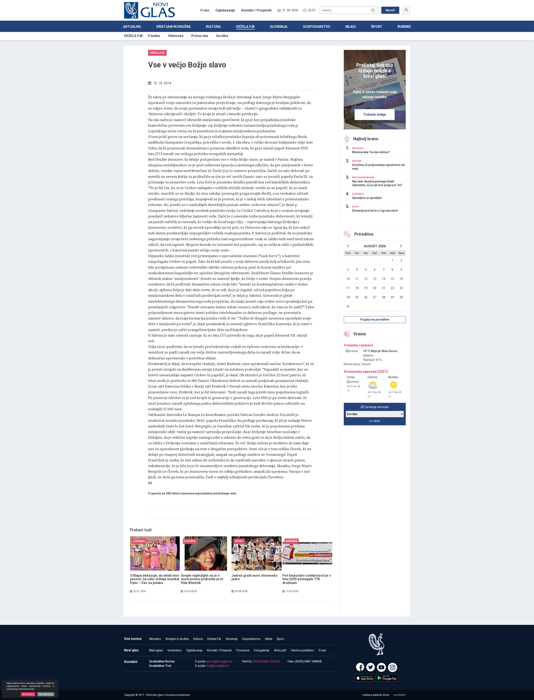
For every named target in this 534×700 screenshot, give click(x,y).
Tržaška (153, 36)
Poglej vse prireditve (374, 319)
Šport (376, 27)
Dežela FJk (245, 27)
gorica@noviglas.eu (219, 661)
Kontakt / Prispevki (256, 10)
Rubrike (404, 27)
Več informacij (46, 694)
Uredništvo (175, 650)
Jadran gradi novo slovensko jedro (254, 577)
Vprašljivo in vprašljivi (367, 198)
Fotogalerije (262, 650)
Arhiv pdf (280, 650)
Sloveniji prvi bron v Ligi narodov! (375, 210)
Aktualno (132, 27)
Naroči (390, 10)
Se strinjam (28, 694)
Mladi (350, 27)
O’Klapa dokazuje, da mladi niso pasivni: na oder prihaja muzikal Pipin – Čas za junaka (154, 579)
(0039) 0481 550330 (266, 661)
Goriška (222, 36)
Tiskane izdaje (374, 114)
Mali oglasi (156, 650)
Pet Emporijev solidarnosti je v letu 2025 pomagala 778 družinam (306, 579)
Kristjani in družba (173, 27)
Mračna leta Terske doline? (371, 152)
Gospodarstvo (316, 27)
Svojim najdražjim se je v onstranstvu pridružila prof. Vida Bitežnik (202, 579)
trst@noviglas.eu (218, 665)
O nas (204, 10)
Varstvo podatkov (302, 650)
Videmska (175, 36)
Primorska (199, 36)
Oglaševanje (225, 10)
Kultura (213, 27)
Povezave (242, 650)
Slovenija (278, 27)
